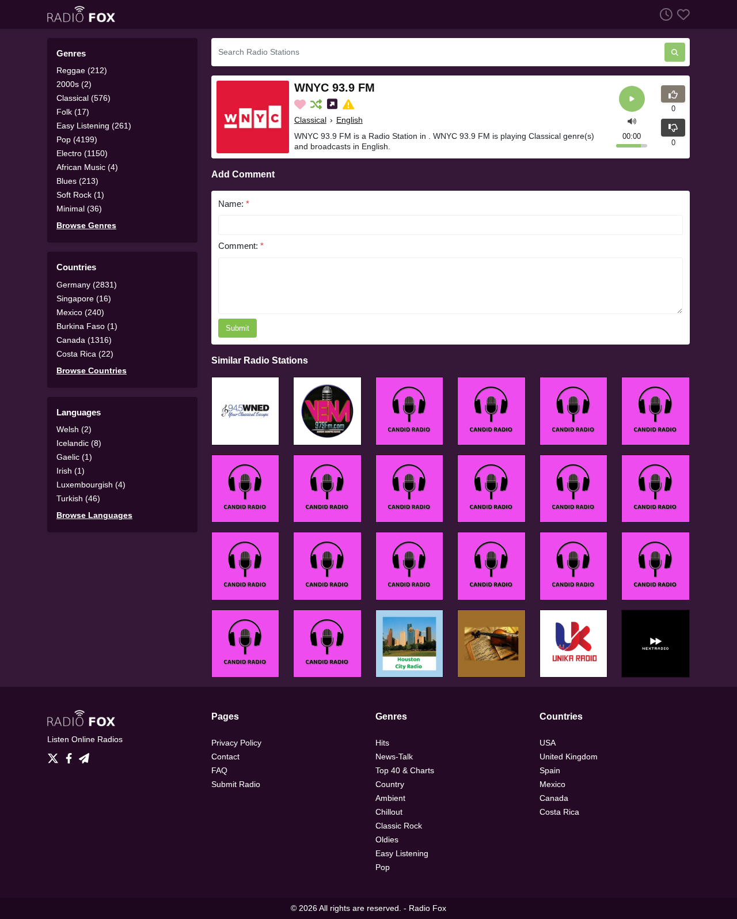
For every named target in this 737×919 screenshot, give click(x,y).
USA (548, 742)
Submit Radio (235, 784)
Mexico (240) (80, 312)
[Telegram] (84, 755)
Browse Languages (94, 515)
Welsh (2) (74, 429)
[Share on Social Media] (333, 104)
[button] (632, 120)
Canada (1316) (84, 340)
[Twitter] (55, 755)
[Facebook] (71, 755)
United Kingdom (569, 756)
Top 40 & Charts (404, 770)
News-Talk (394, 756)
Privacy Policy (236, 742)
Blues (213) (77, 181)
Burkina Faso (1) (86, 326)
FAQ (219, 770)
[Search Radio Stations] (674, 52)
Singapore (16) (83, 298)
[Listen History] (664, 14)
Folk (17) (72, 111)
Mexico (552, 784)
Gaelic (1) (74, 457)
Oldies (386, 839)
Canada (554, 798)
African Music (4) (87, 167)
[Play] (632, 99)
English (349, 119)
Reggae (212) (81, 70)
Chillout (388, 811)
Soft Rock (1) (80, 194)
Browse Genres (86, 225)
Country (389, 784)
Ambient (390, 798)
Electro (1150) (82, 153)
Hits (382, 742)
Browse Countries (91, 370)
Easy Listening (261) (93, 125)
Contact (225, 756)
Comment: (241, 246)
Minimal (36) (79, 208)
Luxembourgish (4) (91, 484)
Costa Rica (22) (84, 353)
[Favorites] (681, 14)
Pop (382, 867)
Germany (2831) (86, 284)
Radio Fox (427, 908)
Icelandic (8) (78, 443)
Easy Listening (401, 853)
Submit (237, 328)
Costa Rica (559, 811)
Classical (310, 119)
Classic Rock (398, 825)
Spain (550, 770)
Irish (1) (70, 470)
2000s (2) (74, 84)
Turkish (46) (78, 498)
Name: (233, 204)
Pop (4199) (76, 139)
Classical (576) (83, 98)
